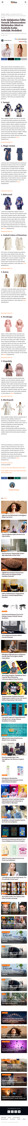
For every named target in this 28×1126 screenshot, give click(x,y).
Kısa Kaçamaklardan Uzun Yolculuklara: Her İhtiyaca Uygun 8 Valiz (13, 759)
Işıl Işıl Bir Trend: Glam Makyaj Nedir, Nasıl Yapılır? (13, 467)
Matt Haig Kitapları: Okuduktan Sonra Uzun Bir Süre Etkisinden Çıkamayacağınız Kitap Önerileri (14, 677)
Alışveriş (7, 14)
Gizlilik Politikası (16, 1117)
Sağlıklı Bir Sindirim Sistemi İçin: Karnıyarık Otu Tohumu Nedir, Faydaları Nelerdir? (13, 574)
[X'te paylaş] (11, 59)
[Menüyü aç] (2, 2)
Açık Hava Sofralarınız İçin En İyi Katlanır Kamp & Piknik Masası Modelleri (12, 616)
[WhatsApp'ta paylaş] (18, 59)
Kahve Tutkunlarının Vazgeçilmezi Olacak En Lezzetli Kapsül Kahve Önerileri (13, 595)
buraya (17, 137)
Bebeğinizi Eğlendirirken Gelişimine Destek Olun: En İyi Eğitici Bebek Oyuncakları (13, 656)
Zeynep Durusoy (7, 40)
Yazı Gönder (12, 1119)
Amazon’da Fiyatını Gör (6, 142)
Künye (9, 1117)
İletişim (24, 1119)
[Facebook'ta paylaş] (4, 59)
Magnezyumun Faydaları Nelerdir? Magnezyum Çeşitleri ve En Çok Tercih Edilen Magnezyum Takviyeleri (14, 698)
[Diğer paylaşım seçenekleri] (24, 59)
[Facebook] (8, 1111)
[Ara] (25, 2)
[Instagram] (15, 1111)
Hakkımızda (3, 1117)
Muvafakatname (4, 1119)
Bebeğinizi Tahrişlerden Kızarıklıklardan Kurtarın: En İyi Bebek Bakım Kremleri (12, 780)
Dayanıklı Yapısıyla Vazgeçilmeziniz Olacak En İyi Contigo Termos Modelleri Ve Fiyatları (13, 719)
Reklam (18, 1119)
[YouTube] (19, 1111)
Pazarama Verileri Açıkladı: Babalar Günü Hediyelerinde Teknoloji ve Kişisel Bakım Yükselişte (13, 801)
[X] (12, 1111)
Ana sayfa (3, 14)
